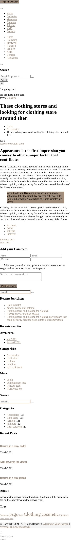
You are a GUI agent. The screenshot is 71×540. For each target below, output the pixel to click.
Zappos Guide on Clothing (21, 307)
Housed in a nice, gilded (13, 446)
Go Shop (11, 97)
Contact (11, 31)
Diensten (11, 22)
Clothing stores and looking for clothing (27, 310)
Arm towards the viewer (13, 461)
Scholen (11, 25)
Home (10, 13)
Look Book (4, 519)
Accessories (6, 143)
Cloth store (18, 143)
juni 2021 (12, 339)
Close (4, 80)
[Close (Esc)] (1, 536)
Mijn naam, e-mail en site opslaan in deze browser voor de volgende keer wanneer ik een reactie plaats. (32, 267)
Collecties (12, 16)
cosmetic (50, 514)
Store (11, 519)
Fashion (11, 361)
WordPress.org (14, 388)
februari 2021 (14, 342)
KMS (9, 28)
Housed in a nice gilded (13, 477)
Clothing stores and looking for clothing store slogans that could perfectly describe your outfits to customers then (37, 318)
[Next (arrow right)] (4, 539)
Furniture (11, 364)
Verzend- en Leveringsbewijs (15, 526)
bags (13, 514)
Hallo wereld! (14, 305)
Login (10, 379)
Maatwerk (12, 19)
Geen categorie (14, 367)
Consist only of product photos (23, 313)
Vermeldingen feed (16, 382)
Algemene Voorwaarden (56, 523)
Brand (20, 515)
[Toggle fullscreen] (8, 536)
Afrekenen (12, 57)
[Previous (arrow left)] (1, 539)
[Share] (4, 536)
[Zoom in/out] (11, 536)
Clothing (32, 514)
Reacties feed (13, 385)
